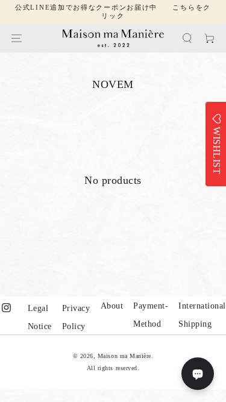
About (112, 305)
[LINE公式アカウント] (197, 373)
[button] (187, 38)
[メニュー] (16, 38)
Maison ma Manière (124, 356)
